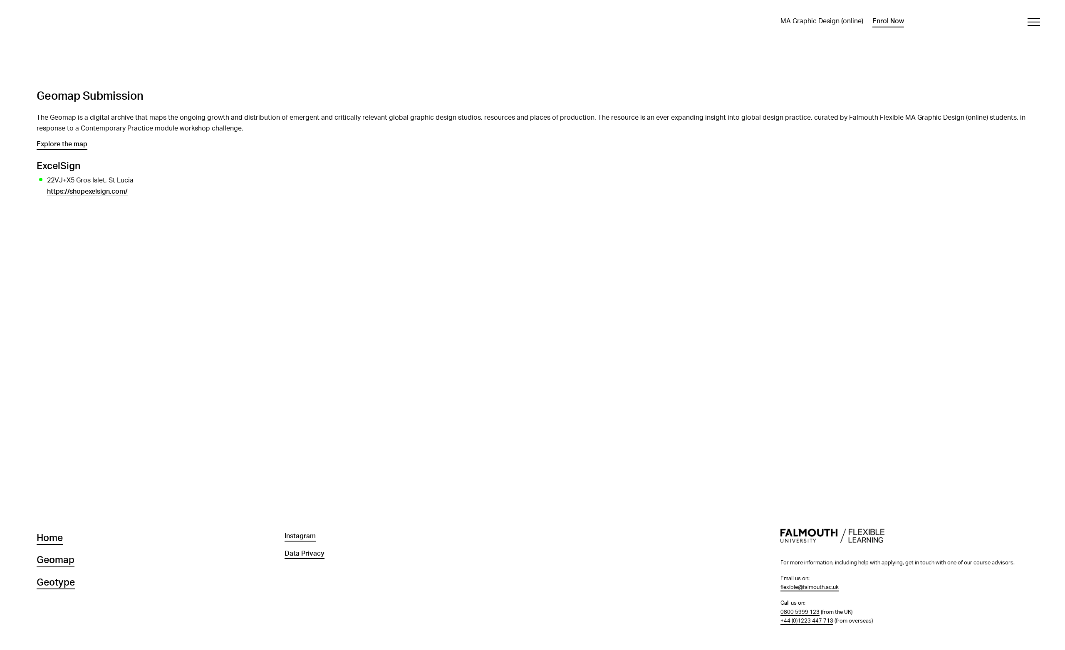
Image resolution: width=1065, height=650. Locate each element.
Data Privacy (304, 553)
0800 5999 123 (800, 612)
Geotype (56, 582)
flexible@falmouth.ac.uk (809, 587)
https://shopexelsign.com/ (87, 191)
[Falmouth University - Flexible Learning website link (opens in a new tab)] (904, 540)
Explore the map (62, 144)
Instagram (300, 536)
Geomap (55, 560)
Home (50, 538)
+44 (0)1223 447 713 (806, 621)
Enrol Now (888, 21)
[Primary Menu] (1033, 22)
